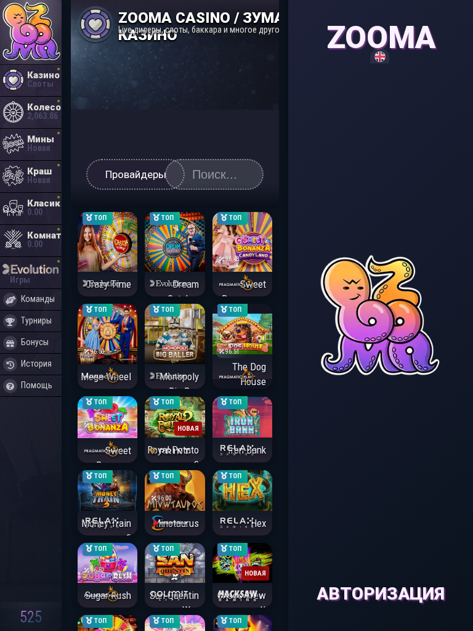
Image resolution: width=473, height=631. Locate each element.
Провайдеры (135, 174)
